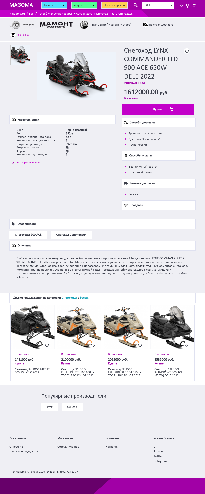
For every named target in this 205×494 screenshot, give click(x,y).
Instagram (160, 461)
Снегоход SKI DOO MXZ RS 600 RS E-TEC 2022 (32, 371)
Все (31, 13)
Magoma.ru (17, 13)
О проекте (16, 446)
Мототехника (105, 13)
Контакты (112, 446)
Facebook (160, 451)
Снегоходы (125, 13)
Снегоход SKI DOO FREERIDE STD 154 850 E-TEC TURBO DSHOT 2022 (124, 372)
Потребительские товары (55, 13)
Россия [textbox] (148, 4)
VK (155, 446)
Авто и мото (84, 13)
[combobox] (158, 5)
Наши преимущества (23, 451)
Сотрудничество (68, 446)
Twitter (158, 456)
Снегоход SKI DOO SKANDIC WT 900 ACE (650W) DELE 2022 (168, 372)
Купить (158, 109)
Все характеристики (29, 162)
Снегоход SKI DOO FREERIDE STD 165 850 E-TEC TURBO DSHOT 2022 (77, 372)
